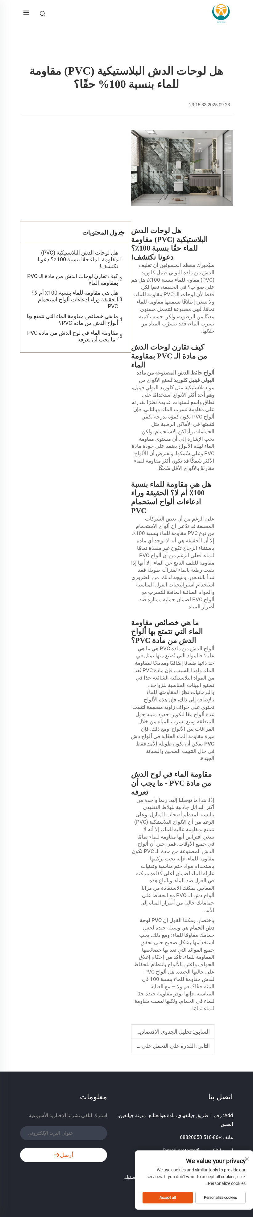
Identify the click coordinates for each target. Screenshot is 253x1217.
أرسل (66, 1155)
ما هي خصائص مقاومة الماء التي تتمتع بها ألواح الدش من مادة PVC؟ (72, 319)
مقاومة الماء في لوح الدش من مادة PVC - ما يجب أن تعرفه (72, 336)
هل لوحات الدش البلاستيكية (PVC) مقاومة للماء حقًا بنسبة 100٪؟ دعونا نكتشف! (78, 259)
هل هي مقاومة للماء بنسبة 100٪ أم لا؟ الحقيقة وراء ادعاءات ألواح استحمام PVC (74, 299)
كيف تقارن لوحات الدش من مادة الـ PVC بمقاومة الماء (72, 279)
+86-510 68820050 (200, 1137)
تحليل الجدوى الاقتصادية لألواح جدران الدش (142, 1031)
